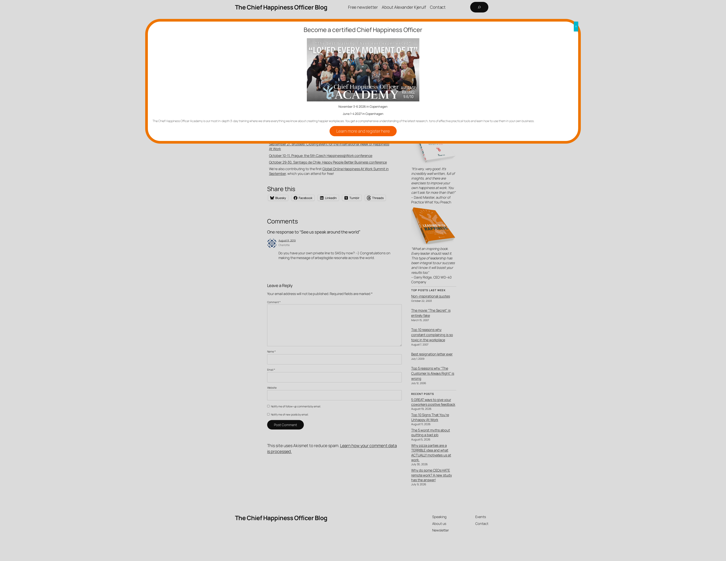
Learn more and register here (363, 131)
